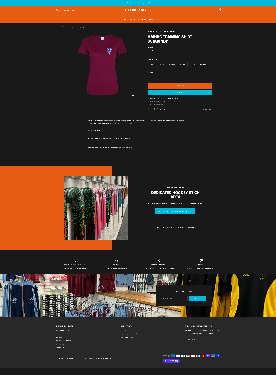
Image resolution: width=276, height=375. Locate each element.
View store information (157, 104)
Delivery (59, 334)
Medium (172, 64)
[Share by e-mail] (164, 109)
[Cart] (219, 10)
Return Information (120, 268)
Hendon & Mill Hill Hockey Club (161, 32)
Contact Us (60, 348)
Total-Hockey (126, 330)
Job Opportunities (63, 330)
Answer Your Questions (165, 268)
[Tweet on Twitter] (161, 109)
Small (162, 64)
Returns (59, 337)
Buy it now (179, 93)
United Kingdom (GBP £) (65, 358)
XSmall (152, 64)
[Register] (217, 339)
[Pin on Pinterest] (157, 109)
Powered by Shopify (104, 358)
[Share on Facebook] (154, 109)
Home (58, 27)
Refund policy (61, 344)
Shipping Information (78, 268)
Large (182, 64)
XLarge (192, 64)
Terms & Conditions (63, 341)
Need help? (207, 109)
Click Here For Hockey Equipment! (138, 3)
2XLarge (203, 64)
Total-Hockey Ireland (129, 334)
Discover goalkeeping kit (175, 217)
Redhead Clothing (128, 337)
